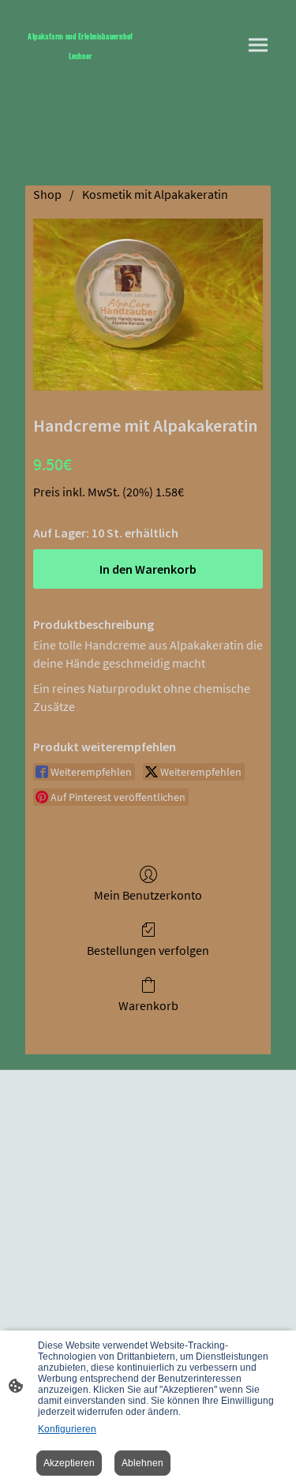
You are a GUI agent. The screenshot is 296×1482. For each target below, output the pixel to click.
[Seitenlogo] (80, 68)
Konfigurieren (67, 1429)
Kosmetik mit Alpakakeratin (155, 194)
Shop (47, 194)
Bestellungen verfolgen (148, 950)
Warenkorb (148, 1005)
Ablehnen (142, 1463)
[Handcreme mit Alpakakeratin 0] (148, 305)
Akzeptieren (69, 1463)
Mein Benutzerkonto (148, 895)
